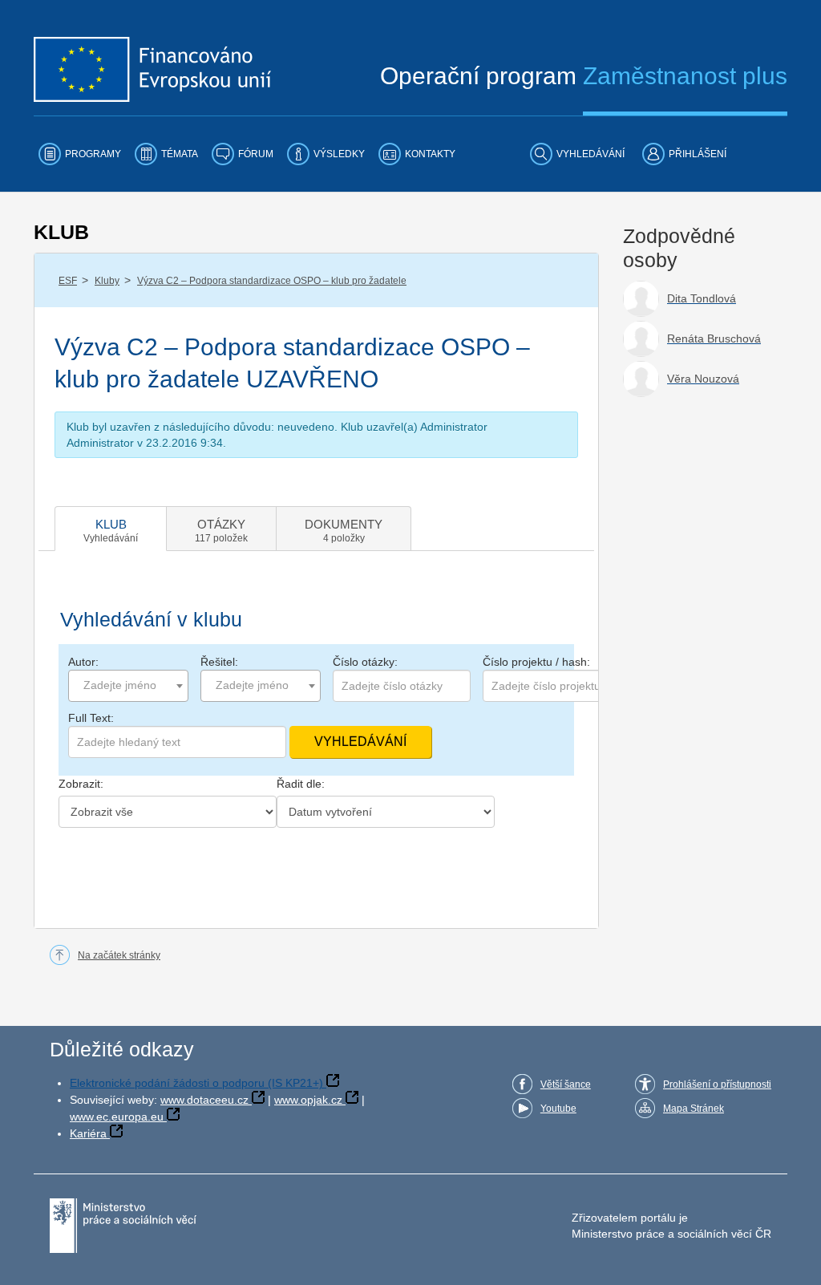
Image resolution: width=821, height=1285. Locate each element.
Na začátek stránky (119, 955)
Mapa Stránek (693, 1108)
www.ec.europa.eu (117, 1116)
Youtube (558, 1108)
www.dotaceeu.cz (204, 1099)
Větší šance (565, 1084)
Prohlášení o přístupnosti (717, 1084)
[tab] (111, 528)
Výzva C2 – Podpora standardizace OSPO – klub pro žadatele (271, 280)
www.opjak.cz (308, 1099)
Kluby (107, 280)
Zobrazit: (81, 783)
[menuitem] (80, 154)
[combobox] (128, 686)
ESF (68, 280)
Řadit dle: (301, 783)
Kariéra (88, 1133)
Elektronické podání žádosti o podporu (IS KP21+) (196, 1082)
